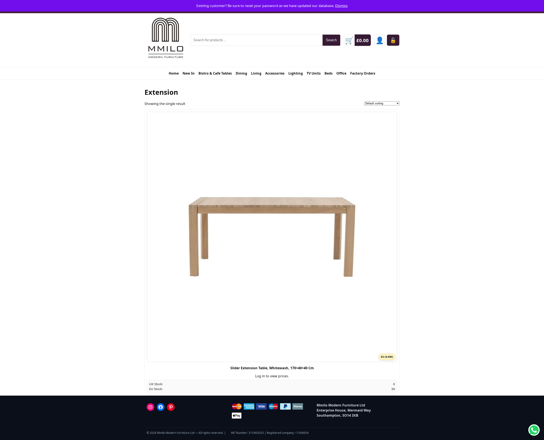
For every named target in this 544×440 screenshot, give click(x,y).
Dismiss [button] (341, 5)
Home (174, 73)
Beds (328, 73)
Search (331, 40)
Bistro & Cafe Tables (215, 73)
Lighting (295, 73)
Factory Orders (362, 73)
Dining (241, 73)
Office (341, 73)
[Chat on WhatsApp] (534, 430)
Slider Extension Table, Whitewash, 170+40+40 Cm (272, 368)
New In (189, 73)
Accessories (275, 73)
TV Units (314, 73)
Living (256, 73)
